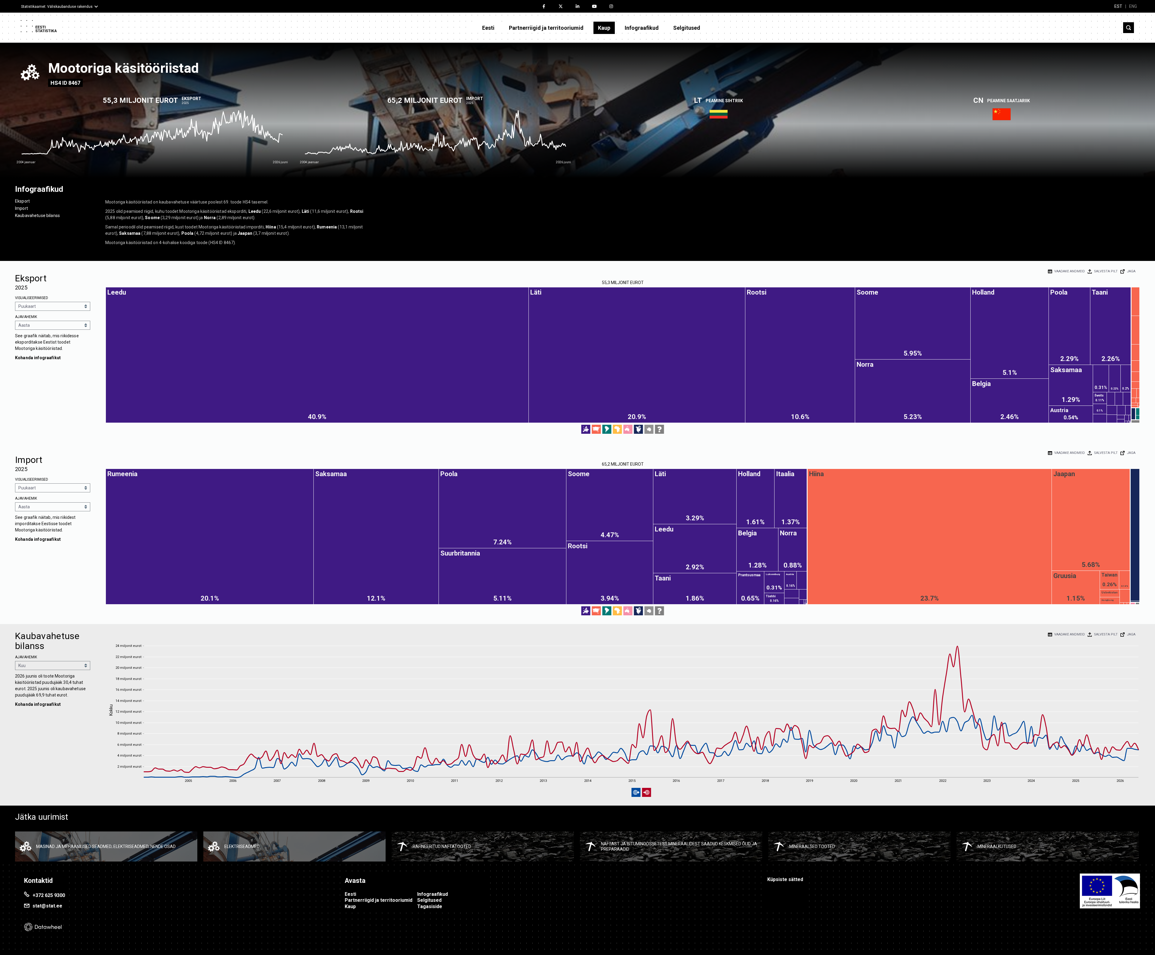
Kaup (604, 28)
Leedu (254, 211)
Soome (152, 217)
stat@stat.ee (47, 906)
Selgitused (686, 28)
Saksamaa (129, 233)
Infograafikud (642, 28)
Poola (187, 233)
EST (1118, 6)
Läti (306, 211)
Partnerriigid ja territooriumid (546, 28)
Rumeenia (327, 227)
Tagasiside (429, 906)
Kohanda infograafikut (38, 357)
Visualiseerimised (31, 298)
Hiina (271, 227)
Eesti (488, 28)
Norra (210, 217)
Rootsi (357, 211)
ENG (1133, 6)
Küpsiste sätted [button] (785, 879)
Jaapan (245, 233)
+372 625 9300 (48, 895)
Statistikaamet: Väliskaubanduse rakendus (57, 7)
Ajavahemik (26, 317)
